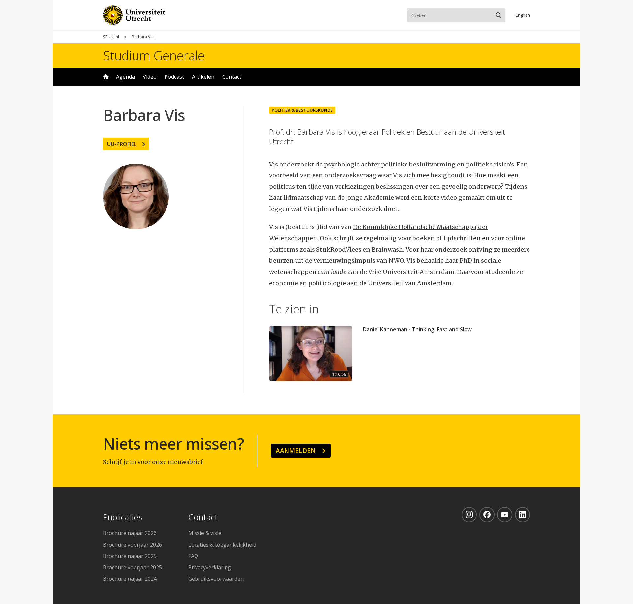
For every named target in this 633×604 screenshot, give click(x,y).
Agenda (125, 76)
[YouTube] (504, 514)
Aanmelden (296, 450)
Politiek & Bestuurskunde (302, 110)
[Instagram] (469, 514)
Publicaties (122, 517)
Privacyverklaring (209, 567)
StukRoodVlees (338, 249)
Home (106, 76)
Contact (231, 76)
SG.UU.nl (111, 37)
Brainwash (387, 249)
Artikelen (203, 76)
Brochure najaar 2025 (130, 555)
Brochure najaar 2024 (130, 578)
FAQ (193, 555)
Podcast (174, 76)
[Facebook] (487, 514)
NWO (396, 260)
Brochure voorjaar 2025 (132, 567)
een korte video (434, 197)
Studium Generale (154, 55)
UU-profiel (121, 144)
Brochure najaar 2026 (130, 533)
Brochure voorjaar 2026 (132, 544)
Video (150, 76)
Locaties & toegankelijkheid (222, 544)
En (522, 15)
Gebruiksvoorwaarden (216, 578)
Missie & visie (204, 533)
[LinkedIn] (522, 514)
